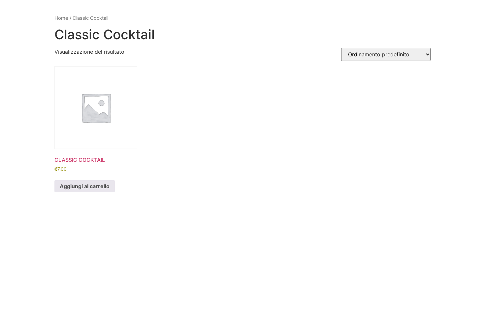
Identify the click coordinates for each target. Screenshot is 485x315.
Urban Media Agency (285, 220)
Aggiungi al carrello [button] (85, 186)
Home (61, 18)
